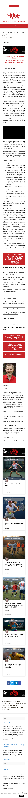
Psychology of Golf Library (9, 298)
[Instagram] (19, 683)
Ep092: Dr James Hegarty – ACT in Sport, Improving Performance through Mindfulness (14, 284)
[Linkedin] (16, 683)
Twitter (16, 440)
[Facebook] (8, 683)
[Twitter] (12, 683)
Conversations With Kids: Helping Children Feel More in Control (13, 665)
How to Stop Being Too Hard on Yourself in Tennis (14, 635)
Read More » (7, 489)
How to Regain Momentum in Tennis (12, 728)
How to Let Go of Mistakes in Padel (12, 726)
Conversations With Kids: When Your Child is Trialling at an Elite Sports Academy (13, 564)
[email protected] (8, 788)
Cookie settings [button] (13, 795)
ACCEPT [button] (21, 795)
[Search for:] (14, 718)
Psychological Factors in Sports (12, 701)
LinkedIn (22, 440)
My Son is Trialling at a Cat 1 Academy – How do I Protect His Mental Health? (14, 605)
